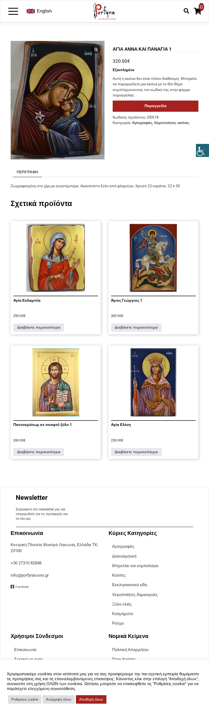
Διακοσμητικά (124, 556)
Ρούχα (118, 623)
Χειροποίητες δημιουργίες (135, 594)
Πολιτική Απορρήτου (130, 649)
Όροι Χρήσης (124, 659)
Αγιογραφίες (142, 123)
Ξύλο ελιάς (122, 604)
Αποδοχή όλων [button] (91, 699)
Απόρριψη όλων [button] (58, 699)
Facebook (22, 586)
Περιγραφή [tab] (27, 172)
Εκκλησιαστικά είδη (129, 584)
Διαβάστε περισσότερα (38, 327)
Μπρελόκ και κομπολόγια (135, 565)
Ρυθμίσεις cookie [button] (24, 699)
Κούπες (119, 575)
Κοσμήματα (122, 613)
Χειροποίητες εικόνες (171, 123)
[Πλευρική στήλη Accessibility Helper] (202, 150)
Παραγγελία (156, 106)
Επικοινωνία (25, 649)
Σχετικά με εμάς (28, 659)
